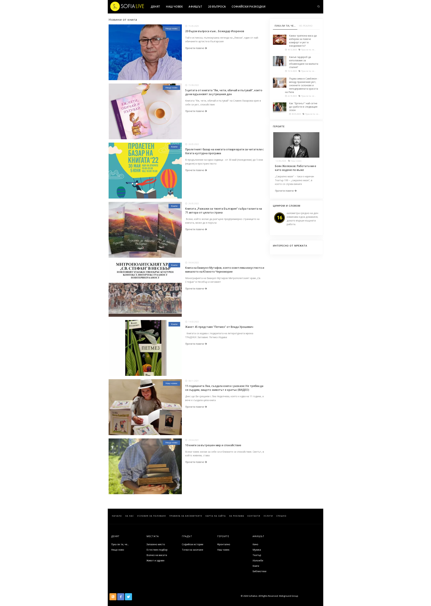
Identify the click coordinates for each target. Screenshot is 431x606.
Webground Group (288, 595)
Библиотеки (259, 571)
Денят (155, 6)
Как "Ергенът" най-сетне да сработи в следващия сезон (303, 107)
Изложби (258, 560)
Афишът (195, 6)
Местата (152, 536)
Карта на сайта (216, 516)
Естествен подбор (157, 549)
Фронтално (223, 544)
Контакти (253, 516)
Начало (117, 516)
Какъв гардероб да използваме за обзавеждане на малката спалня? (303, 62)
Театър (257, 555)
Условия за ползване (151, 516)
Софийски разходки (248, 6)
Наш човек (174, 6)
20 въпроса (217, 6)
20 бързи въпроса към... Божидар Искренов (214, 31)
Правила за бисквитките (185, 516)
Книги (174, 146)
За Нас (129, 516)
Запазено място (155, 544)
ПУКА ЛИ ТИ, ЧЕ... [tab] (285, 25)
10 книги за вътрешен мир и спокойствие (213, 445)
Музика (257, 549)
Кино (255, 544)
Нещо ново (171, 28)
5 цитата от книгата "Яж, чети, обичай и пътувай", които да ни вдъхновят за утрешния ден (223, 92)
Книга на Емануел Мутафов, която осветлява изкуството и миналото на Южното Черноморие (224, 269)
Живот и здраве (155, 560)
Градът (187, 536)
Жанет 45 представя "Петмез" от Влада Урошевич (219, 327)
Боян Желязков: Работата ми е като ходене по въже (295, 168)
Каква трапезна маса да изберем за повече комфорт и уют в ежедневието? (303, 40)
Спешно (281, 516)
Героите (223, 536)
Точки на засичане (192, 549)
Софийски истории (192, 544)
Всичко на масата (156, 555)
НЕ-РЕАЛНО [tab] (305, 25)
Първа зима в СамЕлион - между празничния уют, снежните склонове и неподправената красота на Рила (301, 85)
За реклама (236, 516)
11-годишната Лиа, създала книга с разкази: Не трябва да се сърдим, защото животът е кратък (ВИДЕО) (224, 388)
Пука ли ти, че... (120, 544)
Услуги (268, 516)
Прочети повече (195, 48)
